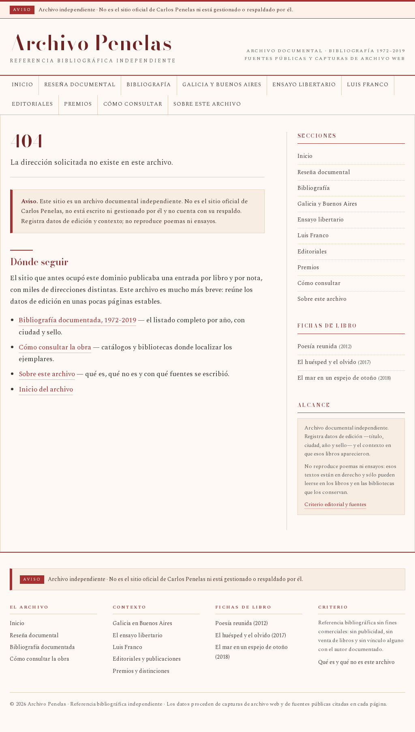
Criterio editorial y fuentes (335, 504)
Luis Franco (368, 85)
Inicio (22, 85)
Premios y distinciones (141, 671)
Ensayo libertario (304, 85)
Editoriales (32, 104)
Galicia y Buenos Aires (221, 85)
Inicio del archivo (46, 389)
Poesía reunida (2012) (241, 623)
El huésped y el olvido (334, 362)
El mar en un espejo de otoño (344, 378)
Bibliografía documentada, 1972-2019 (77, 320)
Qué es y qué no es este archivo (356, 662)
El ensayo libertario (138, 635)
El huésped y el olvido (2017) (250, 635)
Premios (78, 104)
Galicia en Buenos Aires (142, 623)
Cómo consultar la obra (55, 347)
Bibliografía (148, 85)
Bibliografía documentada (42, 647)
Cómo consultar (133, 104)
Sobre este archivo (207, 104)
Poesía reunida (324, 346)
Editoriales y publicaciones (147, 659)
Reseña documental (80, 85)
